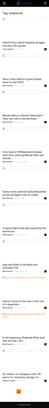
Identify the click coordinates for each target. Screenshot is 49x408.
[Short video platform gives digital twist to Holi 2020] (24, 65)
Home (5, 9)
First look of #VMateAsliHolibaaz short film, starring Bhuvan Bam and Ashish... (23, 155)
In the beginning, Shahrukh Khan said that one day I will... (24, 339)
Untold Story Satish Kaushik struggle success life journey (24, 44)
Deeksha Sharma (9, 381)
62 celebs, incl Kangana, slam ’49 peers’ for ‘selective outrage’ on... (22, 376)
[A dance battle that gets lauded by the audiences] (24, 214)
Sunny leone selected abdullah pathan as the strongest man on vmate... (24, 193)
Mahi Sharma (8, 86)
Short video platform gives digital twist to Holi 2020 (22, 81)
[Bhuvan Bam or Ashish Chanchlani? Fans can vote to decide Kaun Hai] (24, 101)
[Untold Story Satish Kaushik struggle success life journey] (24, 28)
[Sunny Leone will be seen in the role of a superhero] (24, 287)
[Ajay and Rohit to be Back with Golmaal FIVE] (24, 251)
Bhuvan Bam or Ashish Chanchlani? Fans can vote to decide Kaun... (23, 117)
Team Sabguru (8, 49)
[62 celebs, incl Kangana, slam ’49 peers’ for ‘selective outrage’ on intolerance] (24, 360)
